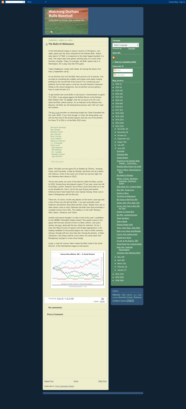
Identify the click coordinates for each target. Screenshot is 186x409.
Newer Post (49, 381)
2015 (117, 116)
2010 (117, 277)
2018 (117, 107)
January (120, 270)
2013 (117, 123)
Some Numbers (123, 218)
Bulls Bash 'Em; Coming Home (129, 187)
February (121, 267)
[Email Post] (102, 299)
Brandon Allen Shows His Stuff (129, 167)
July (119, 145)
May (119, 257)
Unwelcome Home (124, 238)
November (121, 132)
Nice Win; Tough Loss (125, 190)
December (121, 129)
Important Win (122, 154)
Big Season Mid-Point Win (127, 200)
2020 (117, 100)
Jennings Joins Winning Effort (128, 253)
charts (102, 301)
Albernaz (116, 294)
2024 (117, 87)
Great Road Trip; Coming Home (129, 244)
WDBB (69, 100)
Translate (131, 48)
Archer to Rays (123, 193)
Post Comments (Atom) (64, 386)
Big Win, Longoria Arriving (127, 215)
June (119, 148)
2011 (117, 274)
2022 (117, 94)
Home (76, 381)
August (120, 142)
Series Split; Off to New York (128, 203)
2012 (117, 126)
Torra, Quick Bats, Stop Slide (128, 228)
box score (56, 113)
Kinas (140, 295)
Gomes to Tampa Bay (125, 212)
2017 (117, 110)
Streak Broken (122, 158)
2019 (117, 104)
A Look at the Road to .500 (127, 241)
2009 (117, 281)
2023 (117, 91)
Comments (120, 75)
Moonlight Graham (125, 297)
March (120, 264)
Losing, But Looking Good (127, 234)
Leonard (115, 297)
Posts (118, 70)
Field (123, 295)
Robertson (138, 297)
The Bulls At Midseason (126, 196)
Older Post (102, 381)
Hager (135, 295)
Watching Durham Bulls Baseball (64, 14)
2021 (117, 97)
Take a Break (122, 222)
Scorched (120, 151)
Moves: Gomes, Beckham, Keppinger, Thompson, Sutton (127, 181)
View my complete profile (125, 62)
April (119, 260)
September (121, 139)
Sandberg (116, 301)
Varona (123, 301)
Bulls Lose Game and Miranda (129, 231)
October (120, 135)
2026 (117, 84)
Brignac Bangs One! (125, 225)
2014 (117, 120)
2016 (117, 113)
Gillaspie (129, 295)
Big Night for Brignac (125, 175)
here (59, 225)
